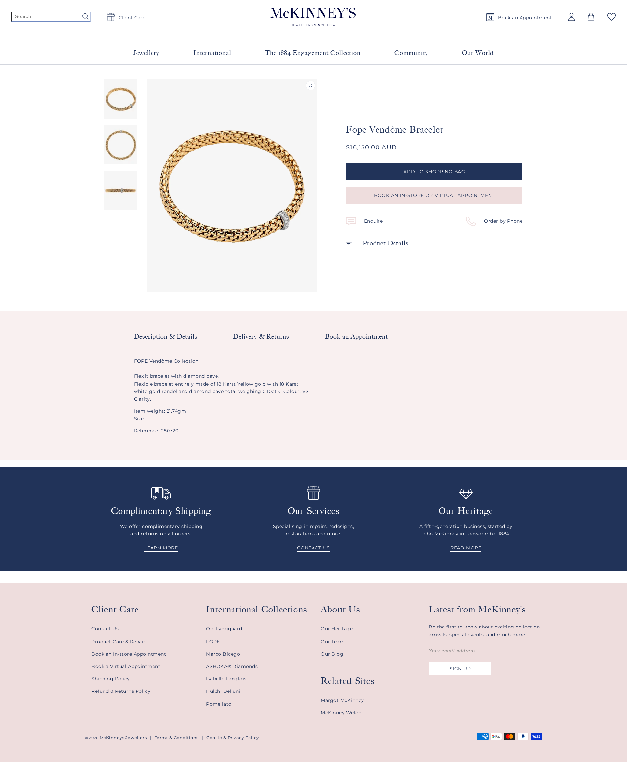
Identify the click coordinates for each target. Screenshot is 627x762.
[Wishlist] (611, 17)
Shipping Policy (110, 679)
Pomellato (219, 704)
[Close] (392, 32)
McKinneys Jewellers (123, 737)
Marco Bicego (223, 654)
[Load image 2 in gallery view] (120, 144)
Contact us (313, 548)
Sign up (460, 669)
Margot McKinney (342, 700)
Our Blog (332, 654)
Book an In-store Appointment (128, 654)
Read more (465, 548)
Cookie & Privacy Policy (232, 737)
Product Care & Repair (118, 641)
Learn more (161, 548)
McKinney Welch (341, 713)
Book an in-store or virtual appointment (434, 195)
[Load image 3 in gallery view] (120, 190)
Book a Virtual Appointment (125, 666)
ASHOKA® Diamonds (232, 666)
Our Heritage (337, 629)
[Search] (50, 17)
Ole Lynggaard (224, 629)
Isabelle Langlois (226, 679)
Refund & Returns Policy (121, 691)
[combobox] (305, 32)
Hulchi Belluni (223, 691)
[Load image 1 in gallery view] (120, 99)
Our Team (333, 641)
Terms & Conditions (177, 737)
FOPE (213, 641)
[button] (591, 17)
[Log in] (571, 17)
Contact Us (105, 629)
